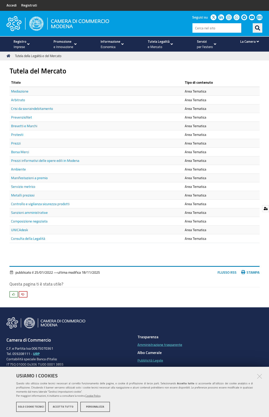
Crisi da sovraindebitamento (32, 108)
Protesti (17, 134)
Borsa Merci (20, 152)
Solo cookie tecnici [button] (31, 406)
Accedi (11, 5)
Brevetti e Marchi (24, 126)
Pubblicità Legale (150, 360)
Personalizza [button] (95, 406)
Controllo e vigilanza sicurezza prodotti (40, 204)
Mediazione (19, 91)
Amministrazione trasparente (159, 344)
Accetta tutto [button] (63, 406)
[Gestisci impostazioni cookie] (265, 208)
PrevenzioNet (21, 117)
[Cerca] (258, 28)
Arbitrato (18, 100)
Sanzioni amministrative (29, 212)
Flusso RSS (227, 272)
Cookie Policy (92, 396)
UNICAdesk (19, 230)
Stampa (253, 272)
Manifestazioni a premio (29, 178)
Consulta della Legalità (28, 238)
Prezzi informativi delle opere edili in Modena (45, 160)
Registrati (29, 5)
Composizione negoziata (29, 221)
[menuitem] (19, 44)
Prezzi (16, 143)
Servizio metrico (23, 186)
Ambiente (18, 169)
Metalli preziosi (22, 195)
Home (9, 55)
